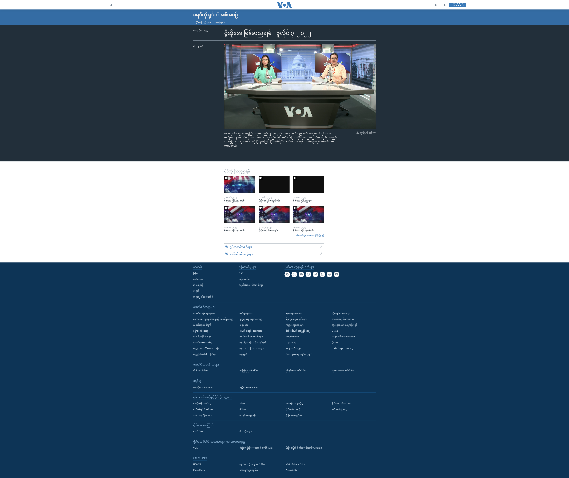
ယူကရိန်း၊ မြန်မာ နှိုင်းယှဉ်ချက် (253, 343)
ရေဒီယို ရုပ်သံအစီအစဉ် (203, 409)
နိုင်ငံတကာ (198, 279)
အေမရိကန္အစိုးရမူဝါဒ (248, 470)
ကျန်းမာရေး (291, 343)
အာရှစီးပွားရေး (292, 337)
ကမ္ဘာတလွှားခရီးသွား (295, 325)
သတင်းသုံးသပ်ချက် (202, 325)
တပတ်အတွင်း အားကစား (250, 331)
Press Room (199, 470)
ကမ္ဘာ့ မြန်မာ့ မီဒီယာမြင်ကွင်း (205, 354)
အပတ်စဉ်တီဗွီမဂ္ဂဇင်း (202, 415)
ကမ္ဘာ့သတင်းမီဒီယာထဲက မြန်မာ (207, 348)
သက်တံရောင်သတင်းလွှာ (343, 348)
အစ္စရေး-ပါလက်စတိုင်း (203, 297)
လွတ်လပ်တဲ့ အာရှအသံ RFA (252, 464)
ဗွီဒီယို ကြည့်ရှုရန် (203, 22)
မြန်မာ (195, 273)
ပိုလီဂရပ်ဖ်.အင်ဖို (293, 409)
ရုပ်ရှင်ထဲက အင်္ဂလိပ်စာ (296, 371)
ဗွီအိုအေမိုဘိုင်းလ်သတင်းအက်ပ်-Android (304, 448)
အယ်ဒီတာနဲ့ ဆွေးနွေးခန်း (204, 313)
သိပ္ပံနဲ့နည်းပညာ (246, 313)
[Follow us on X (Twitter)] (294, 274)
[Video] (444, 5)
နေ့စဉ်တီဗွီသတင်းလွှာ (202, 403)
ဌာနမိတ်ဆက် (199, 431)
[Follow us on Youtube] (301, 274)
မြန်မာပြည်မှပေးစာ (294, 313)
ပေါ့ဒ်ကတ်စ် (244, 279)
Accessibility (291, 470)
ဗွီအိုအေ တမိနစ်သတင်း (342, 403)
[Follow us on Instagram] (308, 274)
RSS (241, 273)
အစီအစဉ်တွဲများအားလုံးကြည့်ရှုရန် (309, 235)
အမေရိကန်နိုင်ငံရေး (202, 337)
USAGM (197, 464)
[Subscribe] (336, 274)
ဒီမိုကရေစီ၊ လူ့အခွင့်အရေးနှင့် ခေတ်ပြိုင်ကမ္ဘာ (213, 319)
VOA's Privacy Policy (295, 464)
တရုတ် (196, 291)
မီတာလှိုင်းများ (245, 431)
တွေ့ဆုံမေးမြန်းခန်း (247, 415)
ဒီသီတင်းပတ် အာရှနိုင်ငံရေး (298, 331)
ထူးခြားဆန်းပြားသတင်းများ (251, 348)
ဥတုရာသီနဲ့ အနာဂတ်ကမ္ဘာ (250, 319)
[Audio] (435, 5)
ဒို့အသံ (335, 343)
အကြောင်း (220, 22)
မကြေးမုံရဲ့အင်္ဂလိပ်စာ (248, 371)
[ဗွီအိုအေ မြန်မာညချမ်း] (308, 184)
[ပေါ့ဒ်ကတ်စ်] (329, 274)
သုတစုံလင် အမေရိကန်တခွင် (344, 325)
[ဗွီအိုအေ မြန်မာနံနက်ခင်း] (239, 184)
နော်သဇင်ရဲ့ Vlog (339, 409)
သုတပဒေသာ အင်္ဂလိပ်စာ (343, 371)
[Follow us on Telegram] (315, 274)
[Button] (198, 47)
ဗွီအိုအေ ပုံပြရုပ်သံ (294, 415)
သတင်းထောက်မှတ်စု (202, 343)
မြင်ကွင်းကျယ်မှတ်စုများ (296, 319)
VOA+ (196, 448)
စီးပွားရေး (243, 325)
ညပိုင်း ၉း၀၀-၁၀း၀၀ (248, 387)
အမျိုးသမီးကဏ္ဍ (293, 348)
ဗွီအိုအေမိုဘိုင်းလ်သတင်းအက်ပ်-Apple (256, 448)
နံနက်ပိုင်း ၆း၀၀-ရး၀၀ (202, 387)
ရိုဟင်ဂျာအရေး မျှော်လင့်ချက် (299, 354)
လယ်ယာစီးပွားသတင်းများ (251, 337)
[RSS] (322, 274)
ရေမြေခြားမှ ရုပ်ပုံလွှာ (295, 403)
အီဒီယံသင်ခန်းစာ (200, 371)
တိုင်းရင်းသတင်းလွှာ (341, 313)
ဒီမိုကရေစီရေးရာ (200, 331)
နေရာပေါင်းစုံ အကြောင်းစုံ (343, 337)
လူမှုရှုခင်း (243, 354)
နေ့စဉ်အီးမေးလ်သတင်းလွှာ (251, 285)
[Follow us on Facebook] (287, 274)
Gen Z (335, 331)
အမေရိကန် (198, 285)
